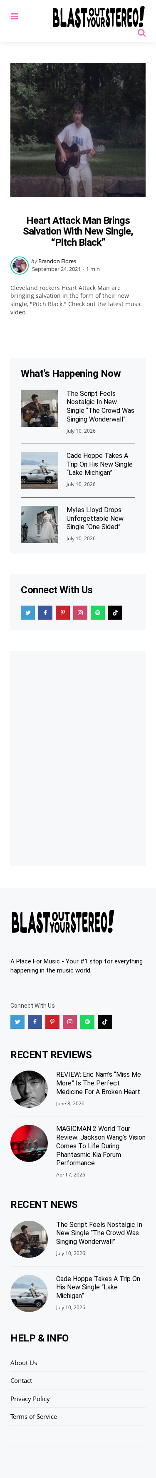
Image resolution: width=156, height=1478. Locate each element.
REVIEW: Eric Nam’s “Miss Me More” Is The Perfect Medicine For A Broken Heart (98, 1083)
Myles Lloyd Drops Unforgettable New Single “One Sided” (95, 518)
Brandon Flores (57, 261)
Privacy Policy (30, 1398)
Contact (21, 1380)
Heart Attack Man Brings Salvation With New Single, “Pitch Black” (78, 231)
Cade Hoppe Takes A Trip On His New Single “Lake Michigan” (100, 464)
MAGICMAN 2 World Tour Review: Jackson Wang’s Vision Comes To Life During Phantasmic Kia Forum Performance (101, 1146)
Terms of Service (33, 1416)
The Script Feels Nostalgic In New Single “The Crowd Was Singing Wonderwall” (100, 406)
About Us (23, 1362)
